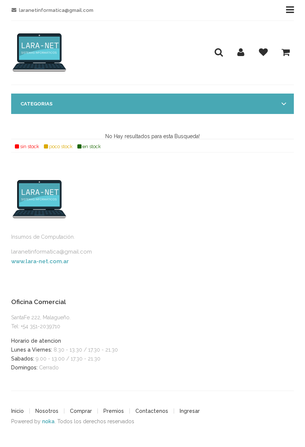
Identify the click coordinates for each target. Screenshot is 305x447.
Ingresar (190, 411)
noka (48, 421)
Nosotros (46, 411)
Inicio (17, 411)
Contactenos (151, 411)
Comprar (81, 411)
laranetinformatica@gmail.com (51, 251)
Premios (113, 411)
